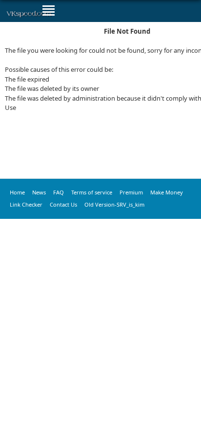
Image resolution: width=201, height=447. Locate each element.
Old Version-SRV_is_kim (114, 204)
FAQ (58, 192)
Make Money (166, 192)
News (39, 192)
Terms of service (91, 192)
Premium (131, 192)
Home (17, 192)
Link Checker (26, 204)
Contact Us (63, 204)
